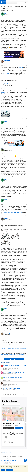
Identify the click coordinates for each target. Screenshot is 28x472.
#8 (26, 223)
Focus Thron (6, 73)
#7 (26, 204)
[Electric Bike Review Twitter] (10, 463)
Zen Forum (9, 379)
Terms (5, 460)
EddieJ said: (3, 340)
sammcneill (5, 373)
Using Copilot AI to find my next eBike (13, 372)
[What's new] (25, 3)
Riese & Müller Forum (12, 373)
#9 (26, 313)
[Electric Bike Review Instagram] (7, 463)
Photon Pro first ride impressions (12, 377)
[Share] (25, 18)
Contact (9, 460)
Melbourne (20, 79)
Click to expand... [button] (14, 351)
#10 (26, 337)
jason (3, 10)
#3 (26, 88)
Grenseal (5, 379)
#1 (26, 18)
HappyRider (5, 384)
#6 (26, 184)
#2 (26, 65)
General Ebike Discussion (13, 368)
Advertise (14, 460)
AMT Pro (21, 67)
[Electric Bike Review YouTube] (2, 463)
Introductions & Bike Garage (13, 384)
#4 (26, 126)
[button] (2, 2)
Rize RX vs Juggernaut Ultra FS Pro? (12, 388)
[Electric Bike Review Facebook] (5, 463)
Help (2, 460)
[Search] (27, 3)
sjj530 (4, 389)
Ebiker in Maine (7, 383)
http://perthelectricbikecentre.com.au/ (12, 212)
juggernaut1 (5, 368)
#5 (26, 153)
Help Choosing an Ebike (10, 389)
